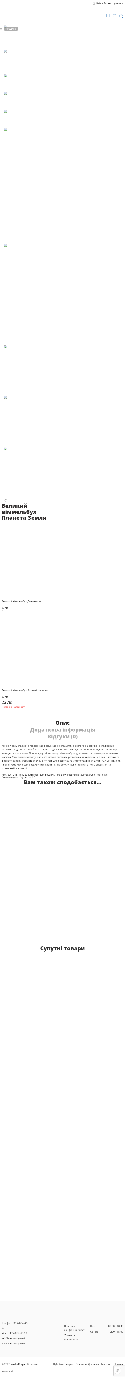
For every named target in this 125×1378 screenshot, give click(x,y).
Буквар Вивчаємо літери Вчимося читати (29, 1048)
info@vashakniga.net (13, 1338)
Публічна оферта (63, 1364)
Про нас (118, 1364)
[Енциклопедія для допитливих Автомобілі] (84, 830)
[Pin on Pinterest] (15, 714)
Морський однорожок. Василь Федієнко (85, 1046)
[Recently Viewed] (117, 1370)
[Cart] (108, 16)
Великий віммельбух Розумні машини (28, 876)
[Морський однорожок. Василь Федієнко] (85, 999)
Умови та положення (71, 1337)
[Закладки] (5, 501)
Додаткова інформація (62, 729)
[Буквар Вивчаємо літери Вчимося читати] (29, 1000)
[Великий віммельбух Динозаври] (3, 522)
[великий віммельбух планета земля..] (39, 370)
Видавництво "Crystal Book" (18, 777)
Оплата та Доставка (87, 1364)
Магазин (106, 1364)
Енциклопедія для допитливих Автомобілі (84, 875)
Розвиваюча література (81, 774)
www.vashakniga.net (13, 1343)
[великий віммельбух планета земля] (11, 37)
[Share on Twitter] (3, 714)
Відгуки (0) (63, 736)
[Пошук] (121, 16)
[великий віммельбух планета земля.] (39, 294)
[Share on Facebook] (9, 714)
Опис (63, 722)
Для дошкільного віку (53, 774)
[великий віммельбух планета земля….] (39, 473)
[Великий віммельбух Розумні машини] (3, 610)
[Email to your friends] (21, 714)
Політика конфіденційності (74, 1327)
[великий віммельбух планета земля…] (39, 422)
